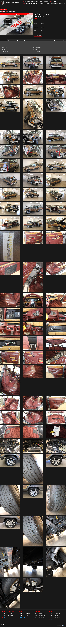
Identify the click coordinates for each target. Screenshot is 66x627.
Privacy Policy (18, 626)
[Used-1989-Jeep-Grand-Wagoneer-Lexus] (10, 151)
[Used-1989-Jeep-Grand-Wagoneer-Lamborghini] (10, 246)
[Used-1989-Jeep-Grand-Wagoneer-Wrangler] (10, 105)
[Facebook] (1, 624)
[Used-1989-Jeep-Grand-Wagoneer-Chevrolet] (56, 151)
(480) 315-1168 (10, 615)
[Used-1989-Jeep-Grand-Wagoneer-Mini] (10, 209)
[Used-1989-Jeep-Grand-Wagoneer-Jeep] (10, 300)
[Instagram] (6, 624)
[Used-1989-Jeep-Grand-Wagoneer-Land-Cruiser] (56, 194)
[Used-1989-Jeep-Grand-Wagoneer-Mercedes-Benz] (56, 91)
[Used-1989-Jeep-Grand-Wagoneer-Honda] (56, 209)
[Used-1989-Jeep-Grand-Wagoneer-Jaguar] (10, 223)
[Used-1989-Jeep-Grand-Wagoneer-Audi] (33, 137)
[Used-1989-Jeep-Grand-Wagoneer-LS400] (56, 180)
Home (1, 11)
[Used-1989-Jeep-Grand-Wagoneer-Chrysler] (33, 91)
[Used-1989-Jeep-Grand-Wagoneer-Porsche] (56, 268)
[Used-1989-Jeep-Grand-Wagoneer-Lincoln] (56, 237)
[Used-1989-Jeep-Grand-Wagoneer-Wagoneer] (10, 62)
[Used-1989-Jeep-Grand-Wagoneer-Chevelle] (56, 165)
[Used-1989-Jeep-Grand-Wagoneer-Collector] (33, 77)
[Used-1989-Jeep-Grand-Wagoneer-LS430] (10, 194)
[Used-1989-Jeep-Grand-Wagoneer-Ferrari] (56, 223)
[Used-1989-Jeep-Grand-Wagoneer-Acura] (56, 137)
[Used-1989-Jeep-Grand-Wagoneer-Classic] (10, 77)
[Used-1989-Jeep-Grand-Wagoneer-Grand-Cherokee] (56, 105)
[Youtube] (3, 624)
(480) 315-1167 (10, 613)
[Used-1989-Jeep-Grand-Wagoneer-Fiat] (10, 180)
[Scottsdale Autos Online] (10, 6)
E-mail (5, 618)
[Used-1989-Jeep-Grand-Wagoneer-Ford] (33, 209)
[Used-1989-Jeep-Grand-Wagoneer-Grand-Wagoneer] (33, 62)
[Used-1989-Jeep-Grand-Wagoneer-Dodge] (33, 165)
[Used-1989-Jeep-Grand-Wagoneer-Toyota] (33, 194)
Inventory (4, 11)
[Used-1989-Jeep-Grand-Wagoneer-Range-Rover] (33, 277)
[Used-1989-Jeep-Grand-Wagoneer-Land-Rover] (10, 268)
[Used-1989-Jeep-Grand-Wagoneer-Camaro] (33, 151)
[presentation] (3, 40)
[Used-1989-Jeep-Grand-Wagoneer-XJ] (33, 223)
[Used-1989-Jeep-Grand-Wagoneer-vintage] (56, 77)
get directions (22, 617)
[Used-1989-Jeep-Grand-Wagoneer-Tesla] (33, 237)
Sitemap (15, 626)
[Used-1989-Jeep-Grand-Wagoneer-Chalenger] (10, 165)
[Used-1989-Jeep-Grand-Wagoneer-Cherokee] (33, 114)
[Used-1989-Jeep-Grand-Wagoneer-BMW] (10, 91)
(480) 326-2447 (42, 615)
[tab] (3, 40)
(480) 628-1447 (57, 613)
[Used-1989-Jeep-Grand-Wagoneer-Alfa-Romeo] (33, 180)
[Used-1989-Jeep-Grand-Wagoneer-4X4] (10, 137)
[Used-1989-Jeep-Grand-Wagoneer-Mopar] (56, 62)
